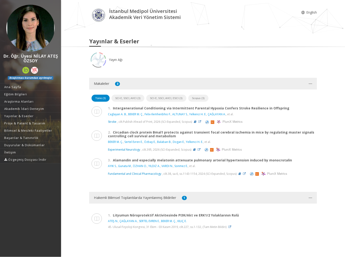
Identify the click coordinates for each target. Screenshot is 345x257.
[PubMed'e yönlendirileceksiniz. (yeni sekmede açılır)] (207, 122)
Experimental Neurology (124, 150)
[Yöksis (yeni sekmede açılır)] (34, 70)
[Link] (200, 122)
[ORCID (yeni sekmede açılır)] (26, 70)
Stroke (112, 122)
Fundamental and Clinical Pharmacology (134, 174)
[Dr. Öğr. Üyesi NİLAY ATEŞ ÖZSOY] (30, 28)
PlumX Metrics (231, 121)
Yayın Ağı (115, 59)
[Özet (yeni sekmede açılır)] (195, 122)
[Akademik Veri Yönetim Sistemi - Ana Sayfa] (99, 15)
